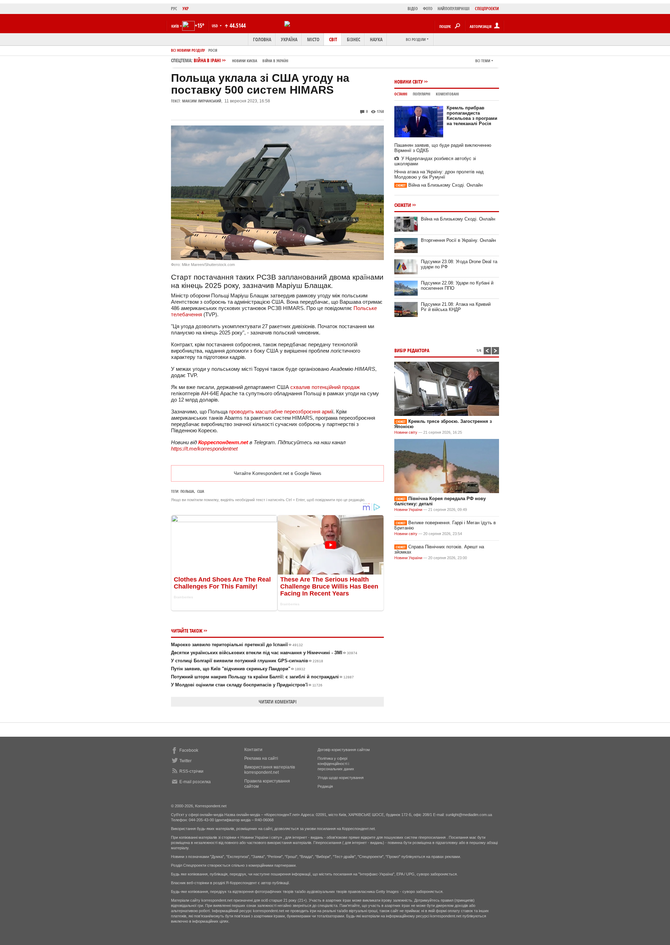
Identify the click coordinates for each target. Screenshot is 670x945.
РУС (174, 9)
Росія (212, 50)
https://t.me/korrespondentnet (204, 449)
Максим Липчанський (201, 100)
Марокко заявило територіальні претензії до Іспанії (237, 644)
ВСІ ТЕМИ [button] (482, 60)
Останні (400, 93)
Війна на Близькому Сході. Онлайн (439, 185)
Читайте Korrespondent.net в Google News (277, 473)
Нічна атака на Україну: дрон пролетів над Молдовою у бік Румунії (439, 174)
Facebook (188, 750)
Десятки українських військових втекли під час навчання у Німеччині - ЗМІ (264, 652)
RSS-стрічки (191, 771)
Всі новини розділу (188, 50)
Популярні (421, 93)
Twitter (185, 760)
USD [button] (215, 25)
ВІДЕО (413, 9)
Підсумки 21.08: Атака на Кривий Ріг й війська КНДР (456, 307)
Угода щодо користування (341, 778)
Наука (376, 39)
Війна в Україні (275, 60)
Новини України (408, 509)
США (200, 491)
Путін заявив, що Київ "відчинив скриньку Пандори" (238, 668)
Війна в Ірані (241, 60)
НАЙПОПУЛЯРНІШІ (454, 9)
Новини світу (408, 81)
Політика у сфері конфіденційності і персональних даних (336, 763)
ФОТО (427, 9)
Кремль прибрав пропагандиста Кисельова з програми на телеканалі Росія (472, 115)
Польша (187, 491)
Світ (333, 39)
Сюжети (402, 205)
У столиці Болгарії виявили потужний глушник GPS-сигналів (247, 660)
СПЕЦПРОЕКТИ (487, 9)
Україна (289, 39)
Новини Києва (244, 60)
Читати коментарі (278, 701)
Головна (262, 39)
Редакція (325, 786)
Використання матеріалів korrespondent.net (269, 770)
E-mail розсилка (195, 781)
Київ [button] (175, 26)
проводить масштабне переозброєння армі (280, 411)
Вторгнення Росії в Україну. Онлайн (458, 240)
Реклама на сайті (261, 758)
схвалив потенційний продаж (325, 387)
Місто (313, 39)
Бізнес (353, 39)
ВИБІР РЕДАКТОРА (411, 350)
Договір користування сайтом (344, 750)
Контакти (253, 749)
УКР (186, 9)
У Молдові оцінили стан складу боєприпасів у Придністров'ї (246, 684)
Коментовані (447, 93)
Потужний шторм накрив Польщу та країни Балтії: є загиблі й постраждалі (262, 676)
